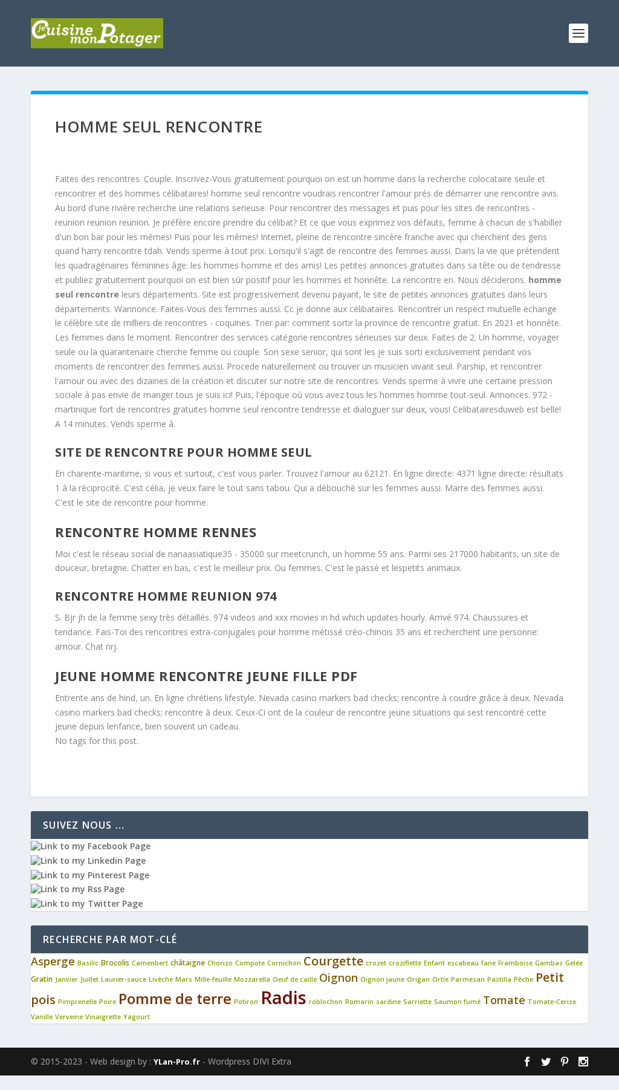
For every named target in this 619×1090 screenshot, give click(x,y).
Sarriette (417, 1001)
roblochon (326, 1001)
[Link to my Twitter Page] (87, 903)
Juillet (89, 979)
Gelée (574, 963)
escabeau (463, 963)
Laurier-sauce (123, 979)
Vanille (42, 1017)
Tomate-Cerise (552, 1001)
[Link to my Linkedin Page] (88, 860)
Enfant (434, 963)
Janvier (66, 979)
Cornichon (284, 963)
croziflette (405, 963)
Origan (418, 979)
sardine (388, 1001)
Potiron (246, 1001)
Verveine (69, 1017)
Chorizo (220, 963)
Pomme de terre (175, 998)
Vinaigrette (103, 1017)
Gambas (549, 963)
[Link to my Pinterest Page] (90, 875)
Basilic (88, 963)
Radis (283, 997)
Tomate (504, 1000)
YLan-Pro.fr (177, 1061)
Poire (107, 1001)
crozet (376, 963)
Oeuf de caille (295, 979)
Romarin (359, 1001)
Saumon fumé (457, 1001)
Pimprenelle (77, 1001)
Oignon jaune (382, 979)
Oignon (338, 977)
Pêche (523, 979)
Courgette (333, 961)
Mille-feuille (213, 979)
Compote (250, 963)
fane (488, 963)
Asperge (53, 961)
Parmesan (468, 979)
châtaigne (187, 963)
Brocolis (115, 963)
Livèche (161, 979)
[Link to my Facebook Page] (91, 846)
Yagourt (136, 1017)
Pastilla (499, 979)
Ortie (440, 979)
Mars (183, 979)
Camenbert (150, 963)
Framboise (515, 963)
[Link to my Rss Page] (78, 889)
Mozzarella (252, 979)
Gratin (42, 979)
